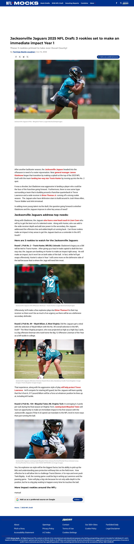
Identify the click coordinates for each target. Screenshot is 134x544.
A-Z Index (46, 532)
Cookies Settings (69, 532)
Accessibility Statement (24, 532)
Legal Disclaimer (113, 528)
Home (17, 508)
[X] (121, 3)
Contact (65, 525)
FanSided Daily (112, 525)
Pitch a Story (19, 528)
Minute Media (14, 538)
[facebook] (116, 3)
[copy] (27, 56)
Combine (84, 3)
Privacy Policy (48, 528)
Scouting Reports (72, 3)
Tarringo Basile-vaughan (24, 52)
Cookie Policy (90, 528)
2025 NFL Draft (27, 508)
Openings (46, 525)
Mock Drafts (45, 3)
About (16, 525)
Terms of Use (68, 528)
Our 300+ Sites (91, 525)
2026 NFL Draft (57, 3)
